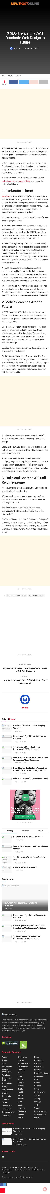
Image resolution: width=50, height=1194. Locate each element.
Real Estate (38, 1076)
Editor (18, 48)
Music (20, 1118)
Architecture (7, 1067)
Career (4, 1102)
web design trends (36, 595)
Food (20, 1076)
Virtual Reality (40, 1114)
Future (20, 1079)
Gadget (21, 1083)
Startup (37, 1099)
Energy (21, 1060)
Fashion (21, 1070)
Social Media (39, 1092)
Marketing (22, 1111)
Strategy (37, 1102)
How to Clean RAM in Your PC (25, 867)
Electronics (22, 1057)
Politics (37, 1070)
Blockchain (6, 1096)
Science (37, 1086)
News (10, 75)
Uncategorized (40, 1111)
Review (37, 1083)
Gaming (21, 1086)
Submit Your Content (35, 1170)
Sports (37, 1095)
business (11, 595)
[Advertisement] (25, 114)
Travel (37, 1108)
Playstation (39, 1067)
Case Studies (7, 1106)
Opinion (37, 1063)
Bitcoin (5, 1093)
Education (6, 1115)
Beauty (4, 1087)
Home (4, 75)
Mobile (21, 1114)
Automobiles (7, 1083)
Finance (21, 1073)
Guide (20, 1089)
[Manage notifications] (45, 1189)
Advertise (13, 1167)
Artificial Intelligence (6, 1071)
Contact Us (6, 1172)
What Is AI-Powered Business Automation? (30, 779)
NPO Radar (38, 1060)
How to (21, 1099)
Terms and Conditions (28, 1167)
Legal (20, 1105)
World (36, 1118)
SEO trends (21, 595)
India (20, 1102)
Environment (23, 1067)
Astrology (6, 1075)
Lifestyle (21, 1108)
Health (20, 1092)
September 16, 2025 (20, 741)
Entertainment (23, 1063)
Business (18, 75)
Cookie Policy (20, 1170)
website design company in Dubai (16, 181)
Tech (36, 1105)
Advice (4, 1057)
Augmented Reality (6, 1079)
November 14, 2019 (31, 48)
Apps (4, 1063)
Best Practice (7, 1090)
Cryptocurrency (8, 1112)
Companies (6, 1109)
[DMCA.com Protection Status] (23, 1045)
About (4, 1167)
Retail (36, 1079)
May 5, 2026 (17, 731)
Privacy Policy (6, 1170)
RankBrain (6, 196)
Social (36, 1089)
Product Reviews (41, 1073)
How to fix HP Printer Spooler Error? (27, 837)
